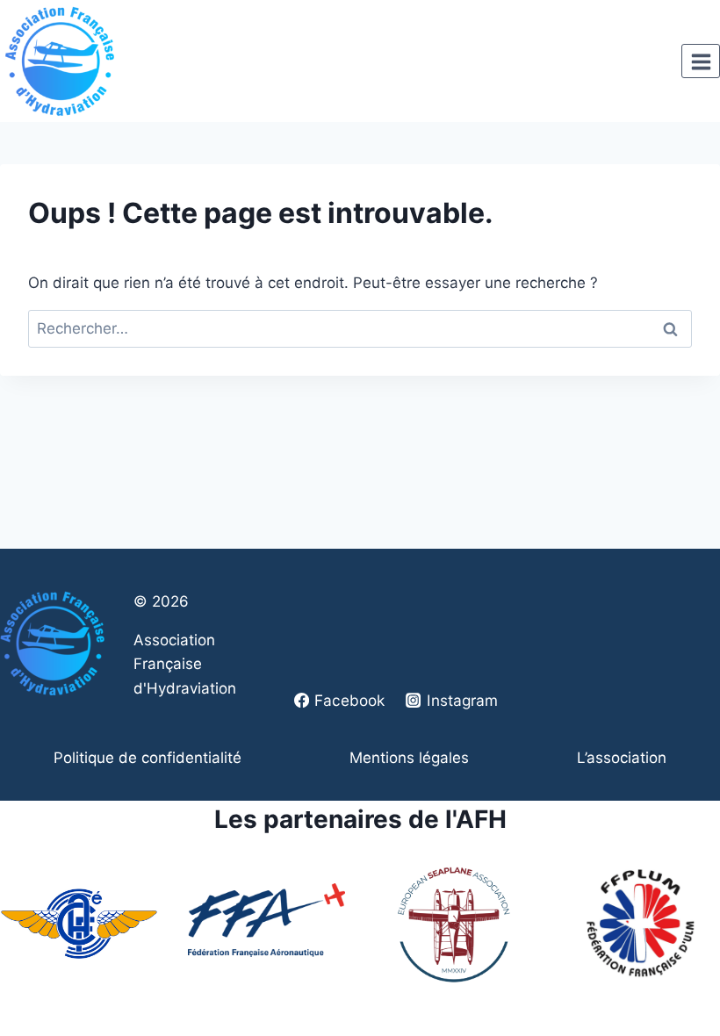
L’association (621, 757)
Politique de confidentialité (147, 757)
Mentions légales (409, 757)
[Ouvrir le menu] (700, 61)
